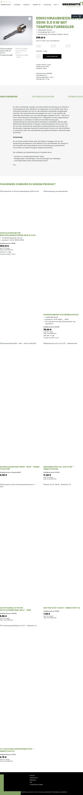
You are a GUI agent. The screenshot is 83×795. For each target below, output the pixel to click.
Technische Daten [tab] (43, 97)
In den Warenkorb (52, 56)
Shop (55, 4)
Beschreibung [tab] (9, 97)
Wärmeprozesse (5, 4)
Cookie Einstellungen (36, 784)
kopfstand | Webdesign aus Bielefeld (56, 792)
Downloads (47, 4)
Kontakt (32, 775)
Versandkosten (55, 41)
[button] (29, 18)
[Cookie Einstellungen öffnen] (79, 791)
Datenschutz (34, 778)
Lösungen (17, 4)
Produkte (26, 4)
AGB (31, 782)
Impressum (33, 780)
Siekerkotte (36, 4)
